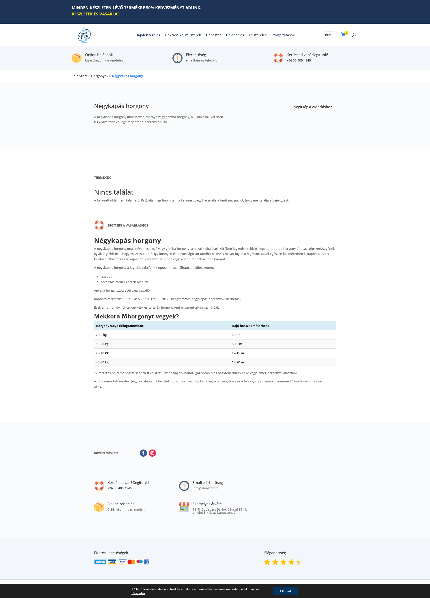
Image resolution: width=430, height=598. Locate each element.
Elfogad (285, 591)
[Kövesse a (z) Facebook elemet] (143, 453)
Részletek (138, 593)
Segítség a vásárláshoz (313, 106)
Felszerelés (258, 34)
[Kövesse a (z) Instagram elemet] (152, 453)
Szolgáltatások (283, 34)
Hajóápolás (235, 34)
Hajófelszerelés (147, 34)
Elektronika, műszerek (183, 34)
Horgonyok (99, 76)
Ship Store (80, 76)
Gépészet (213, 34)
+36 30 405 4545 (299, 60)
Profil (329, 35)
